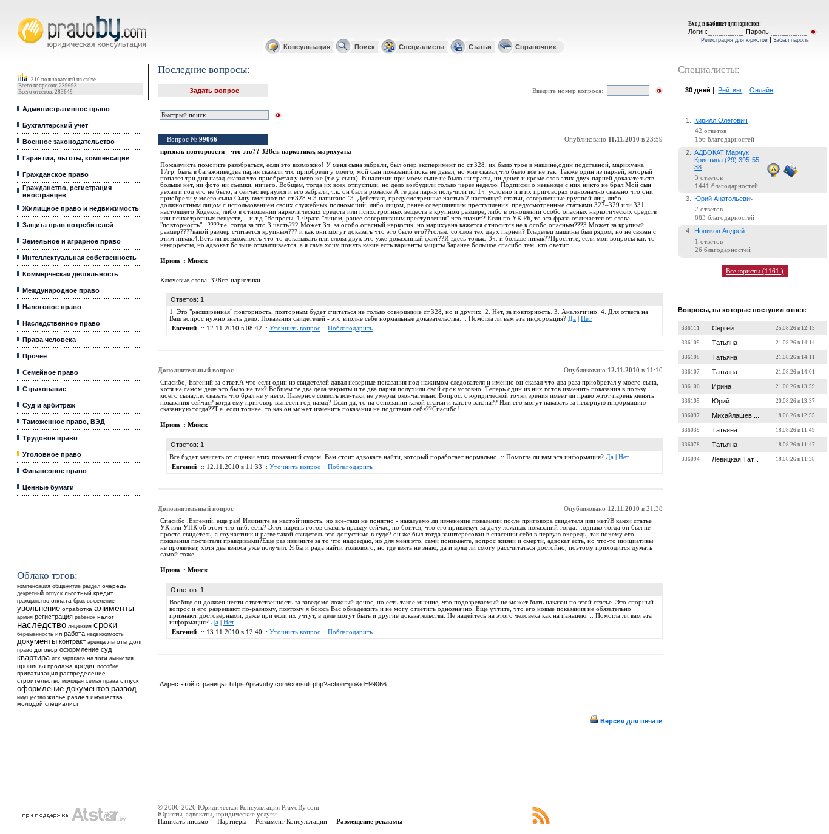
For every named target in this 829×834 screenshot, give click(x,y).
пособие (107, 666)
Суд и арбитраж (48, 405)
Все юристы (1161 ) (754, 271)
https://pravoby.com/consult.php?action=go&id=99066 (308, 684)
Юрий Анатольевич (724, 198)
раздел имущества (95, 697)
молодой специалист (48, 703)
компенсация (33, 586)
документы (37, 641)
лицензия (80, 626)
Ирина (721, 386)
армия (25, 617)
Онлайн (761, 90)
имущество (31, 697)
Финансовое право (54, 470)
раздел (91, 586)
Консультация (306, 46)
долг (136, 641)
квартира (33, 657)
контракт (72, 641)
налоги (97, 658)
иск (56, 658)
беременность (35, 634)
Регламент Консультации (291, 821)
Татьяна (724, 342)
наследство (41, 625)
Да (572, 318)
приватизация (37, 673)
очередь (114, 586)
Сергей (723, 328)
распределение (82, 673)
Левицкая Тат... (735, 459)
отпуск (129, 680)
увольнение (38, 608)
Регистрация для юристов (734, 40)
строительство (38, 680)
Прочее (34, 356)
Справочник (536, 46)
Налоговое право (51, 306)
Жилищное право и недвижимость (80, 208)
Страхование (44, 388)
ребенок (85, 617)
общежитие (66, 586)
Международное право (61, 290)
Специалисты (421, 46)
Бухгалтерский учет (55, 125)
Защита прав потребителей (67, 224)
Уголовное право (51, 454)
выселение (101, 600)
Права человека (49, 339)
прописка (31, 665)
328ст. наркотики (235, 280)
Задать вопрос (214, 90)
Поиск (364, 46)
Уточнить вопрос (294, 328)
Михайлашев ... (735, 415)
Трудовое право (50, 438)
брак (79, 601)
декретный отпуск (40, 593)
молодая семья (81, 681)
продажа (60, 666)
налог (105, 617)
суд (106, 649)
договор (46, 649)
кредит (85, 665)
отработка (77, 609)
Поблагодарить (350, 328)
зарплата (73, 658)
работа (74, 633)
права (110, 681)
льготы (117, 641)
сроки (105, 625)
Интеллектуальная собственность (79, 257)
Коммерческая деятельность (70, 274)
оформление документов (63, 688)
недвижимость (105, 634)
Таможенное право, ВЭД (63, 421)
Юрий (720, 401)
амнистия (121, 658)
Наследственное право (61, 323)
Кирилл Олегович (721, 120)
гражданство (33, 601)
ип (58, 634)
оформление (79, 649)
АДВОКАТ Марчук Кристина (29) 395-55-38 (728, 160)
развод (124, 689)
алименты (114, 608)
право (24, 650)
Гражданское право (55, 174)
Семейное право (50, 372)
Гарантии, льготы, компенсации (76, 158)
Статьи (480, 46)
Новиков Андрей (719, 230)
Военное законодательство (68, 141)
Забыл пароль (791, 40)
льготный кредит (88, 593)
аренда (96, 641)
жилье (56, 697)
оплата (61, 600)
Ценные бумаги (48, 487)
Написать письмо (183, 821)
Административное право (66, 108)
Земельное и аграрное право (71, 241)
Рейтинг (730, 90)
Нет (586, 318)
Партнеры (231, 821)
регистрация (54, 616)
